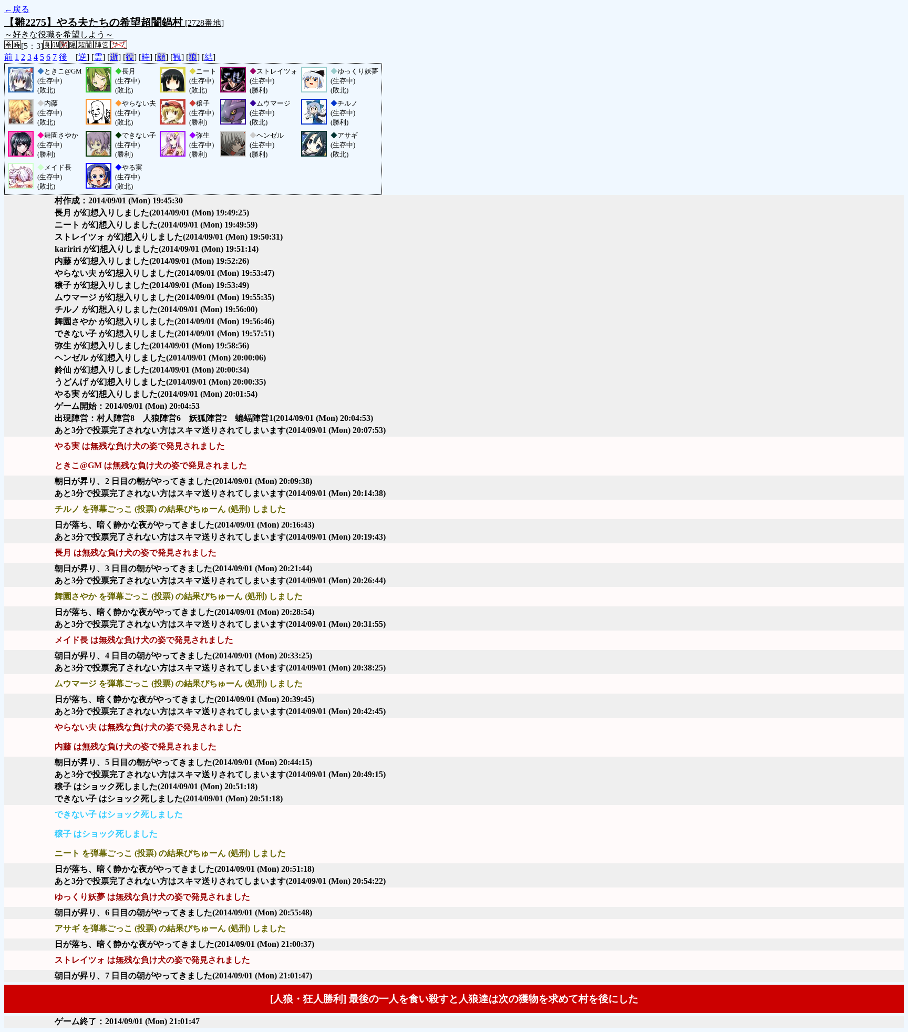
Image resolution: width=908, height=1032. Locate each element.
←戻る (16, 9)
